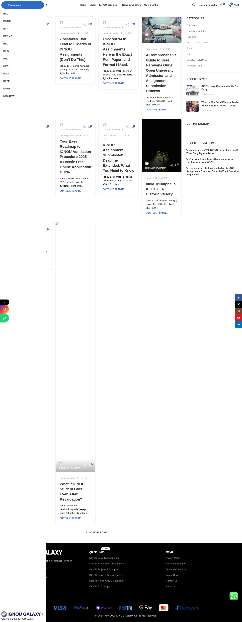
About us (170, 586)
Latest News (172, 575)
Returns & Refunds (176, 563)
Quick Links (99, 551)
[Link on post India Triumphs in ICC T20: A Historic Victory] (161, 145)
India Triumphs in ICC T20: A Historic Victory (161, 189)
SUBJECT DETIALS (196, 59)
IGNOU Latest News (197, 42)
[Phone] (4, 318)
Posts (189, 48)
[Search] (194, 5)
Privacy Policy (173, 558)
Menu (169, 552)
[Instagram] (4, 309)
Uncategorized (67, 33)
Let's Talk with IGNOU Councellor (106, 580)
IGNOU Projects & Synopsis (103, 569)
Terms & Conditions (176, 569)
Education (151, 49)
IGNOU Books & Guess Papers (105, 575)
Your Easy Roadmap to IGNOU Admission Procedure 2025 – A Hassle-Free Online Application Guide (75, 156)
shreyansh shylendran (155, 39)
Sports (149, 178)
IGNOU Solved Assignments (104, 558)
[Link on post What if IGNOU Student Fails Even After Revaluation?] (75, 347)
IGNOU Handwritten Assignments (106, 563)
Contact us (171, 580)
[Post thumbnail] (192, 90)
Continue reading (70, 78)
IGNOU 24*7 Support (100, 586)
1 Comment (207, 94)
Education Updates (112, 135)
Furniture (191, 36)
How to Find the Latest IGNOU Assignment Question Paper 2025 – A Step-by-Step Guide (212, 171)
